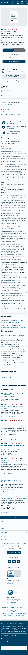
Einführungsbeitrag (7, 104)
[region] (14, 632)
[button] (17, 2)
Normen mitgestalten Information (11, 111)
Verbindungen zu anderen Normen (11, 114)
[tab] (14, 377)
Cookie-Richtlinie (22, 631)
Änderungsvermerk (8, 109)
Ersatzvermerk (6, 106)
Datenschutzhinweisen (6, 631)
